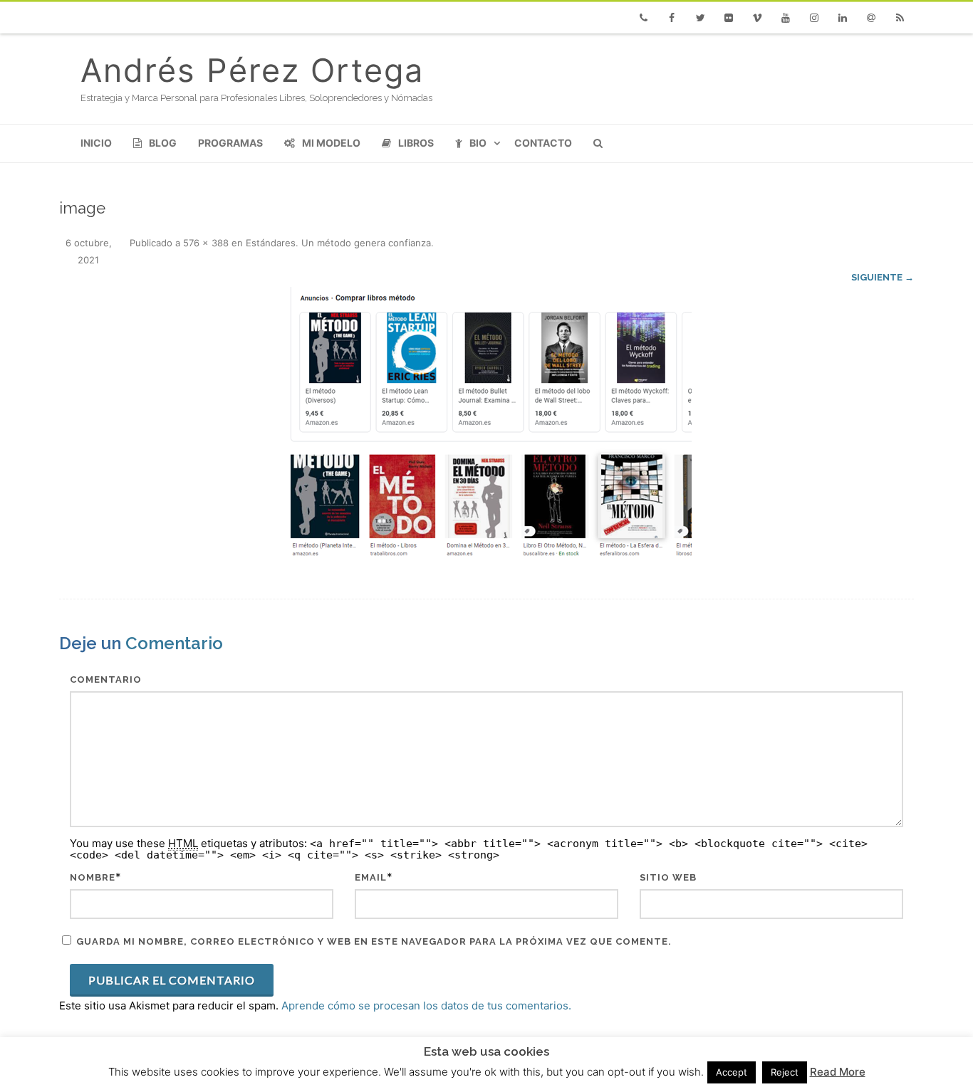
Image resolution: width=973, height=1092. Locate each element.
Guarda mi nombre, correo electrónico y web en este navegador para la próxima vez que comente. (374, 941)
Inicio (96, 143)
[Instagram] (814, 17)
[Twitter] (700, 17)
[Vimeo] (757, 17)
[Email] (871, 17)
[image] (486, 425)
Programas (230, 143)
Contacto (543, 143)
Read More (837, 1071)
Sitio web (668, 877)
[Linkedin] (842, 17)
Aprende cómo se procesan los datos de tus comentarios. (426, 1005)
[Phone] (643, 17)
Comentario (106, 679)
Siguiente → (882, 277)
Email (371, 877)
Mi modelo (331, 143)
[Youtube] (785, 17)
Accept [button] (731, 1072)
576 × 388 (206, 242)
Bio (477, 143)
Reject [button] (784, 1072)
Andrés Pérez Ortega (252, 70)
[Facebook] (671, 17)
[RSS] (899, 17)
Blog (163, 143)
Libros (416, 143)
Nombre (92, 877)
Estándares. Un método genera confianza (338, 242)
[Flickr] (728, 17)
